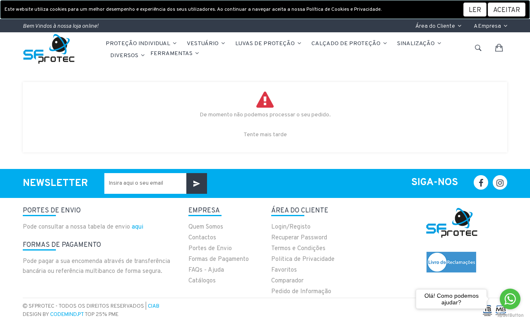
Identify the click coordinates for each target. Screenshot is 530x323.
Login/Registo (291, 227)
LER (475, 10)
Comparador (287, 281)
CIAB (153, 306)
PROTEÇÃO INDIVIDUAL (138, 43)
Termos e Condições (298, 249)
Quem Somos (205, 227)
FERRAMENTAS (172, 53)
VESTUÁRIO (203, 43)
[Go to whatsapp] (510, 299)
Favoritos (284, 270)
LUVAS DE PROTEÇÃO (265, 43)
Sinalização (416, 43)
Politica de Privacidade (303, 259)
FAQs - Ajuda (206, 270)
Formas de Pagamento (218, 259)
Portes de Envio (210, 249)
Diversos (125, 55)
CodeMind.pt (67, 314)
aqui (137, 227)
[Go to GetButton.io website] (510, 314)
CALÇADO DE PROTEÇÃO (346, 43)
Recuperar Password (299, 238)
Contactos (202, 238)
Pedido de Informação (301, 292)
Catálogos (202, 281)
